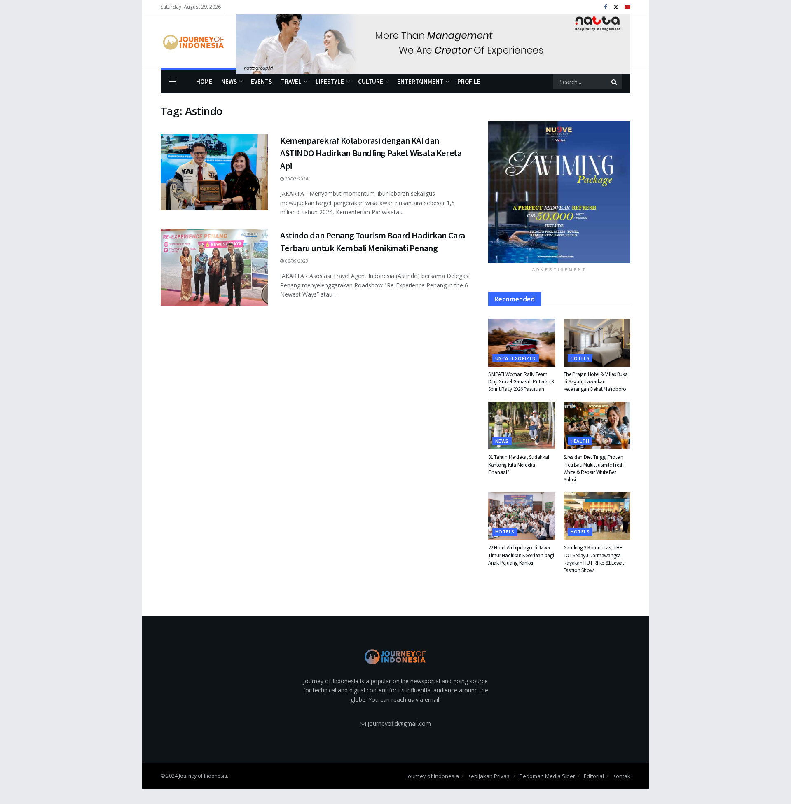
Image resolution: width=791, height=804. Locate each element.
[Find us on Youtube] (627, 7)
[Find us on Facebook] (605, 7)
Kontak (621, 776)
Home (204, 81)
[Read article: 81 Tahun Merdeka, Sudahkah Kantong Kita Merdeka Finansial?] (521, 425)
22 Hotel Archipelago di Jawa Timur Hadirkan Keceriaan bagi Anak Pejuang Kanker (521, 555)
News (229, 81)
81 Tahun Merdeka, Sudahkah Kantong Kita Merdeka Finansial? (519, 464)
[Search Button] (614, 81)
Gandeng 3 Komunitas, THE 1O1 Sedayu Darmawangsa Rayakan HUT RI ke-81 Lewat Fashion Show (594, 559)
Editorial (594, 776)
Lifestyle (330, 81)
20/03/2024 (296, 178)
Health (580, 441)
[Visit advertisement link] (433, 41)
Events (261, 81)
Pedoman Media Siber (547, 776)
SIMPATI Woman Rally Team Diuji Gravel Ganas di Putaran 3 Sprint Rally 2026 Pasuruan (521, 382)
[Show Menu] (172, 81)
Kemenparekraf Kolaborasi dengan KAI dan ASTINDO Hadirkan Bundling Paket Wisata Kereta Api (370, 153)
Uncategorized (515, 358)
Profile (468, 81)
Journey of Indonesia (433, 776)
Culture (370, 81)
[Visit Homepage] (193, 41)
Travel (291, 81)
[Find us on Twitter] (616, 7)
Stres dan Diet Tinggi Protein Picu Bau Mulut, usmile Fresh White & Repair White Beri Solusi (594, 468)
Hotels (580, 358)
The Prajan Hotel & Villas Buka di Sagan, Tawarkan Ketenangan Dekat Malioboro (596, 382)
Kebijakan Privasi (489, 776)
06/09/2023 (296, 261)
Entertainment (420, 81)
